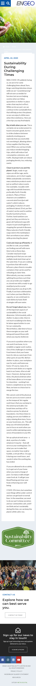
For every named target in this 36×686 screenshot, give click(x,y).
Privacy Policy (16, 671)
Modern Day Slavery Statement (16, 674)
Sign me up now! (18, 649)
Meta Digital (22, 682)
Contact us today (15, 615)
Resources (16, 677)
